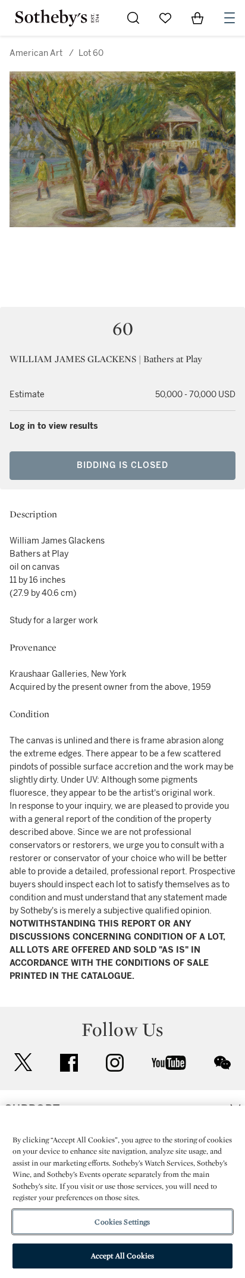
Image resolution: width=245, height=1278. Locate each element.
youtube (169, 1063)
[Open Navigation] (229, 18)
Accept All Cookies (122, 1256)
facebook (69, 1063)
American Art (36, 53)
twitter (23, 1062)
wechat (222, 1062)
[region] (122, 1192)
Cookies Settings (122, 1222)
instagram (115, 1063)
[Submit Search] (133, 18)
